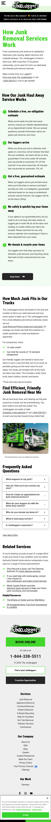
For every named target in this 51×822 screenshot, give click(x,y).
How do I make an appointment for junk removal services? (23, 495)
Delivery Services (25, 723)
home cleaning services (29, 571)
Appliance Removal (25, 703)
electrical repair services (18, 588)
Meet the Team (25, 759)
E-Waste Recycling (25, 713)
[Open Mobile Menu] (3, 3)
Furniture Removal (25, 706)
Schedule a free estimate (14, 412)
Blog (25, 749)
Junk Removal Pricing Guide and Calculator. (23, 326)
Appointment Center (23, 128)
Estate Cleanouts (25, 709)
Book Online (25, 642)
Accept (25, 815)
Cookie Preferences (23, 809)
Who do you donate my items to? (22, 512)
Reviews (25, 784)
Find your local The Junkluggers (17, 77)
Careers (25, 752)
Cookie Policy (37, 809)
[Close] (47, 798)
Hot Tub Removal (25, 720)
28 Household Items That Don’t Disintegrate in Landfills (27, 605)
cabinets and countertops (27, 233)
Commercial (25, 727)
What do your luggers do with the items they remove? (22, 504)
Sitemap (25, 769)
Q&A (26, 745)
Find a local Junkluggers (25, 670)
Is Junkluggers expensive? (19, 525)
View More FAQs (10, 535)
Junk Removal (25, 699)
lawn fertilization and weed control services (27, 581)
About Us (25, 742)
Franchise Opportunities (25, 680)
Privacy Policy (25, 762)
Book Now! (15, 276)
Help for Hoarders (25, 716)
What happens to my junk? (19, 479)
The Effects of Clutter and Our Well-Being (25, 600)
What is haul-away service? (19, 519)
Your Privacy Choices (23, 766)
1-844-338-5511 (10, 80)
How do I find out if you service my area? (23, 487)
